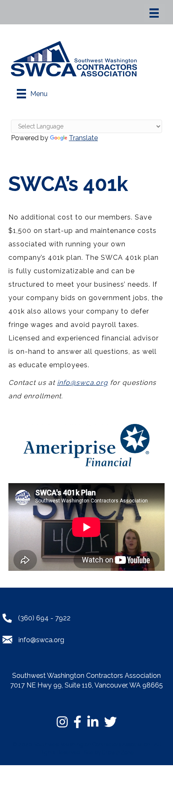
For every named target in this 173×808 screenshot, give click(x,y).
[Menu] (154, 13)
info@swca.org (82, 383)
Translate (83, 138)
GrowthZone (118, 752)
